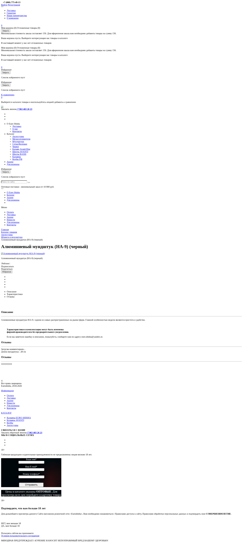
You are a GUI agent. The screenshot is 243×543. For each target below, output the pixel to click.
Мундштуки (18, 141)
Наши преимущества (17, 15)
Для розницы (13, 164)
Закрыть (5, 31)
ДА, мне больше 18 (10, 526)
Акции (10, 162)
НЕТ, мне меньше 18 (11, 523)
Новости (11, 220)
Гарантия (11, 13)
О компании (13, 18)
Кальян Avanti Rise (21, 149)
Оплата (10, 212)
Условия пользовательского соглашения (20, 536)
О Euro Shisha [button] (13, 124)
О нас (15, 129)
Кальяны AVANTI (15, 420)
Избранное (6, 272)
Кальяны (16, 156)
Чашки (15, 146)
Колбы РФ (17, 159)
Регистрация (14, 5)
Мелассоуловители (21, 139)
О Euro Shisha (13, 192)
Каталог (10, 195)
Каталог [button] (10, 134)
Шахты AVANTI (20, 151)
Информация (7, 390)
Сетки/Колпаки (19, 144)
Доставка (11, 10)
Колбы (10, 423)
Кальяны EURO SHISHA (19, 418)
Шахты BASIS (19, 154)
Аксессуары (18, 136)
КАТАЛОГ (6, 413)
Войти (4, 5)
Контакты (17, 131)
